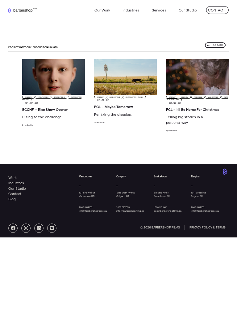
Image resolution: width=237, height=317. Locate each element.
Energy (184, 97)
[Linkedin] (39, 228)
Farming (198, 97)
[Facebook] (13, 228)
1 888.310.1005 (85, 207)
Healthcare (43, 97)
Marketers (59, 97)
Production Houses (134, 97)
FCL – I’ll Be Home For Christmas (192, 109)
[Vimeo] (51, 228)
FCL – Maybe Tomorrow (113, 107)
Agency (28, 97)
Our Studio (188, 10)
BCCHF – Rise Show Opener (45, 109)
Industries (131, 10)
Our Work (102, 10)
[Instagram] (26, 228)
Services (159, 10)
